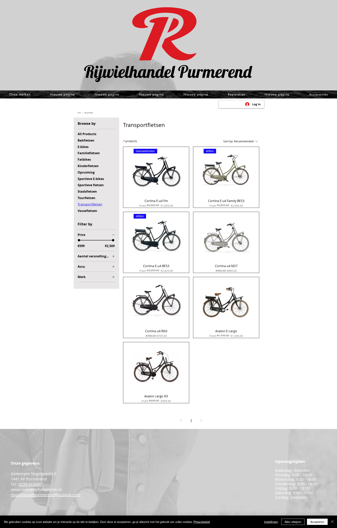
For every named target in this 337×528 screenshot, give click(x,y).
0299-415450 (30, 484)
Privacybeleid (201, 522)
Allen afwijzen (293, 522)
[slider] (79, 240)
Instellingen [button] (271, 522)
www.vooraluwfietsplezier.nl (36, 489)
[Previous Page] (181, 420)
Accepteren (317, 522)
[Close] (332, 522)
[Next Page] (201, 420)
